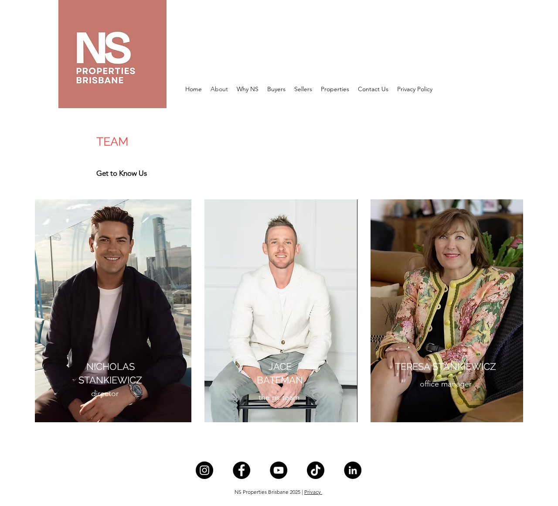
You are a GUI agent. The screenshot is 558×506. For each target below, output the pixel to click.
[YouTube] (278, 470)
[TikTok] (315, 470)
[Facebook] (241, 470)
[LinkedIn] (352, 470)
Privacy (313, 492)
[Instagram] (204, 470)
